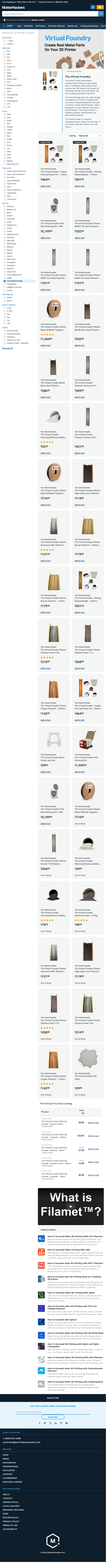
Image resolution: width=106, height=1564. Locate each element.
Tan (8, 148)
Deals (5, 327)
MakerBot (10, 241)
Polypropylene (12, 101)
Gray (8, 117)
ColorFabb (11, 219)
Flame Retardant (13, 181)
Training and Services (89, 26)
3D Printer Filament (56, 26)
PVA (8, 82)
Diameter (7, 37)
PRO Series (11, 259)
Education (9, 1470)
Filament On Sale (13, 340)
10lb (8, 323)
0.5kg (9, 308)
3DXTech (10, 206)
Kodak (9, 228)
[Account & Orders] (93, 7)
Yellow (9, 130)
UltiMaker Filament (14, 287)
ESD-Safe (10, 177)
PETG (9, 60)
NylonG (10, 250)
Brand (5, 203)
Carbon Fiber (12, 79)
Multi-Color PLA (13, 164)
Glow (9, 187)
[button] (53, 20)
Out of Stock (80, 824)
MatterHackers (13, 234)
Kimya (9, 231)
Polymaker (11, 265)
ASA (8, 70)
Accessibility (10, 1529)
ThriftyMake (11, 284)
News (6, 1459)
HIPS (9, 91)
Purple (9, 139)
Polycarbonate (12, 95)
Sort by (72, 136)
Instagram (50, 1423)
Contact (7, 1498)
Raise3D (10, 269)
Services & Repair (12, 1482)
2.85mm (10, 44)
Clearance (11, 337)
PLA (8, 51)
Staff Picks (28, 26)
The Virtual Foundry (14, 281)
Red (8, 124)
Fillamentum (12, 225)
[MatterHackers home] (13, 8)
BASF (9, 213)
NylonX (9, 256)
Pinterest (61, 1423)
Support (7, 1474)
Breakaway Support (14, 85)
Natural (10, 161)
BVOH (9, 88)
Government (10, 1478)
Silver (9, 158)
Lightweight (11, 193)
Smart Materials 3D (14, 275)
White (9, 121)
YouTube (66, 1423)
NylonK (9, 253)
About (6, 1494)
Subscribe (53, 1417)
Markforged (11, 244)
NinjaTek (10, 247)
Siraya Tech (11, 272)
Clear (9, 152)
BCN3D (10, 216)
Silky (9, 196)
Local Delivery (11, 1506)
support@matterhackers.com (21, 1442)
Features (6, 168)
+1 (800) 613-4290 (60, 2)
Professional (10, 1466)
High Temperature (14, 190)
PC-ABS (10, 98)
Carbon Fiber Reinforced (16, 171)
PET (8, 57)
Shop (6, 1455)
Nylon (9, 73)
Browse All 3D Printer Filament (18, 33)
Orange (10, 127)
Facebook (39, 1423)
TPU (8, 104)
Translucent (11, 199)
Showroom (9, 1462)
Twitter (44, 1423)
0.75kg (9, 311)
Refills (9, 297)
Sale (19, 26)
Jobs (5, 1514)
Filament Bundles (13, 334)
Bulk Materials (12, 331)
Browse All (7, 348)
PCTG (9, 64)
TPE (8, 107)
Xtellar (9, 278)
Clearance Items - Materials (17, 343)
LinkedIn (55, 1423)
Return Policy (11, 1517)
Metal (9, 76)
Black (9, 114)
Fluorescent (11, 184)
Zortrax (9, 290)
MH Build (10, 237)
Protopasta (11, 262)
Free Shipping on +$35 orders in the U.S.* (19, 2)
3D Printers (40, 26)
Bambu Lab (72, 26)
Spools (9, 301)
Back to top (53, 1398)
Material (6, 48)
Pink (8, 142)
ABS (8, 54)
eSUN (9, 222)
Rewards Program (13, 1510)
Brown (9, 145)
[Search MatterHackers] (101, 14)
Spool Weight (9, 305)
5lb (8, 320)
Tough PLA (11, 67)
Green (9, 133)
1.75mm (10, 41)
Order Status (10, 1502)
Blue (8, 136)
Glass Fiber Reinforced (16, 174)
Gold (8, 155)
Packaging (7, 294)
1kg (8, 314)
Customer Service (45, 2)
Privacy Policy (11, 1521)
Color (4, 111)
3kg (8, 317)
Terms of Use (10, 1525)
